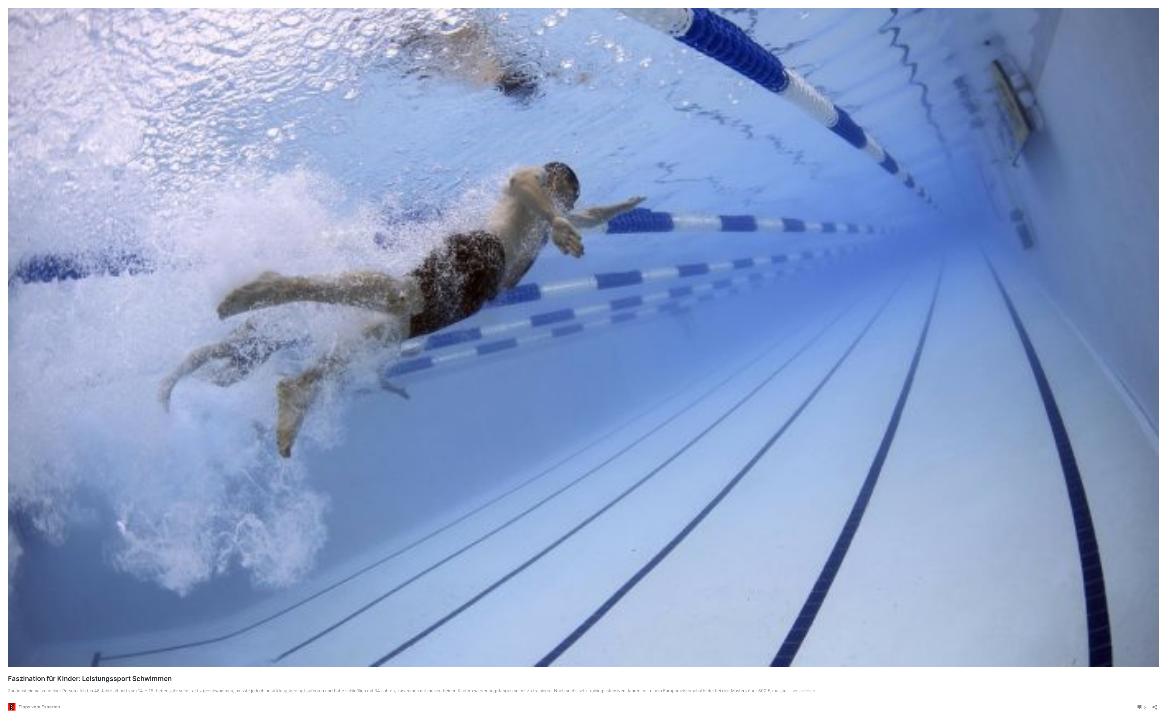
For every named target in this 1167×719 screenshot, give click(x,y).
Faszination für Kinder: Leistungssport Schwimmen (90, 678)
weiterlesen (804, 690)
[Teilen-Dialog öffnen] (1155, 705)
